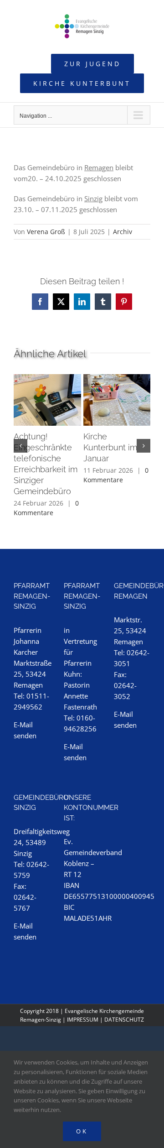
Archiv (122, 231)
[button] (20, 446)
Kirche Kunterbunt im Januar (110, 447)
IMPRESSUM (82, 1019)
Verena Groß (46, 231)
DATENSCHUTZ (124, 1019)
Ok (82, 1131)
